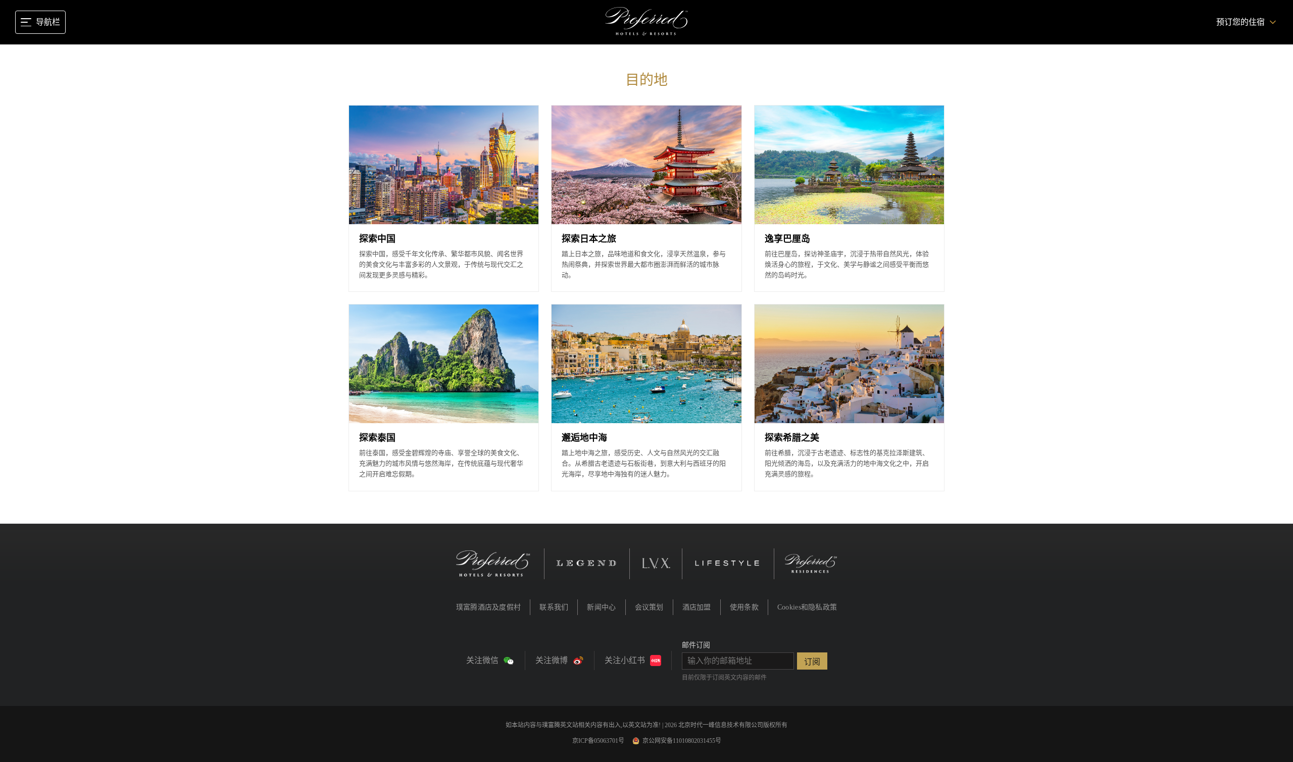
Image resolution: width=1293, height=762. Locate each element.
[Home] (646, 22)
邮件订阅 (696, 645)
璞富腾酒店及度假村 (488, 607)
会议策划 (649, 607)
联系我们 (553, 607)
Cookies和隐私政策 (807, 607)
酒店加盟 (696, 607)
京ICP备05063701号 (598, 740)
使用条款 (744, 607)
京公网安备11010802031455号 (681, 740)
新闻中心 (601, 607)
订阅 (812, 661)
